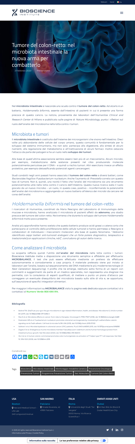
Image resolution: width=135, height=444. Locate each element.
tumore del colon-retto (102, 373)
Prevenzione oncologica (100, 369)
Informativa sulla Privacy (22, 433)
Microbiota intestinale (43, 369)
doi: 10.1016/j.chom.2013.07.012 (83, 323)
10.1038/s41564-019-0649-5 (70, 333)
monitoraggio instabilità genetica (71, 369)
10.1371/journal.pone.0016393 (108, 326)
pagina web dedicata (86, 288)
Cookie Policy (38, 433)
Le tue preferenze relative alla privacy (79, 440)
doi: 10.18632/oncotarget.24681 (107, 317)
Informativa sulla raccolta (42, 440)
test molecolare (81, 373)
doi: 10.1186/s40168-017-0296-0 (38, 314)
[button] (121, 12)
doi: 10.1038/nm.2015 (42, 339)
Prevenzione (43, 70)
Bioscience (26, 369)
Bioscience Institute (23, 256)
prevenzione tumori (30, 373)
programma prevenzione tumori (57, 373)
